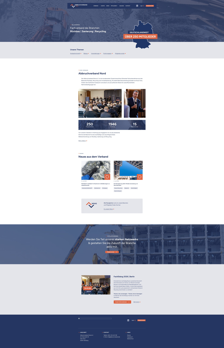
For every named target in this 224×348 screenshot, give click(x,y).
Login (141, 5)
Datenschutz (130, 338)
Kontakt (128, 5)
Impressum (130, 337)
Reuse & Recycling (118, 188)
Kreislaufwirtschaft (75, 53)
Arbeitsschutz (97, 188)
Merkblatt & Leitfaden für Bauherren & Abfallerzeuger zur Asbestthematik (95, 184)
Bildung (122, 5)
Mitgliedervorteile (119, 53)
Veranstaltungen (95, 53)
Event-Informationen (121, 302)
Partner (129, 335)
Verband (95, 5)
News (107, 5)
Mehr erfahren (82, 140)
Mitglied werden (149, 5)
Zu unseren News (108, 209)
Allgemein (126, 188)
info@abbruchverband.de (113, 337)
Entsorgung (104, 188)
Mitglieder (114, 5)
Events (103, 5)
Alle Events (136, 302)
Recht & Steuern (117, 191)
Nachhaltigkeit (134, 188)
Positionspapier (107, 53)
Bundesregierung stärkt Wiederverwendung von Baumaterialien (126, 184)
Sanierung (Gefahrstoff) (87, 188)
